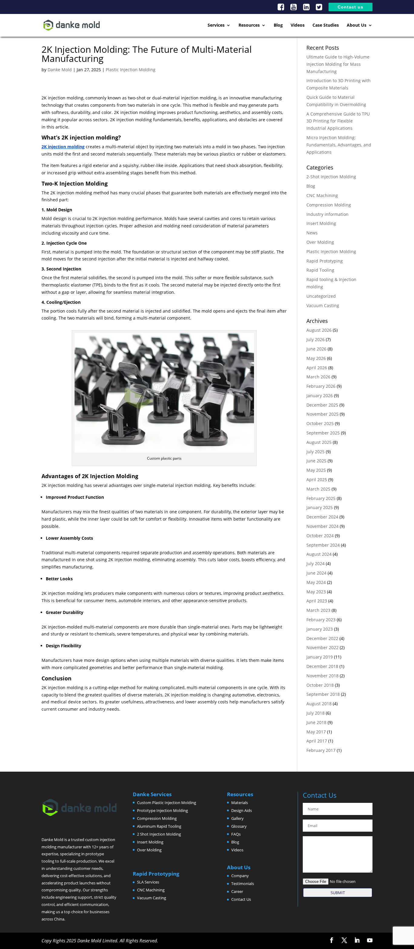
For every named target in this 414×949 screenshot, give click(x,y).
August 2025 (319, 442)
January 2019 (319, 657)
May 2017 (316, 732)
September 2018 (323, 694)
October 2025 (320, 423)
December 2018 (322, 666)
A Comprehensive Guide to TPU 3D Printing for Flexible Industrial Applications (338, 121)
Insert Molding (321, 223)
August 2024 (319, 554)
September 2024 (323, 545)
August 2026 (319, 330)
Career (237, 891)
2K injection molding (63, 146)
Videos (298, 25)
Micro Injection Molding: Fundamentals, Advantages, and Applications (338, 145)
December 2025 (322, 405)
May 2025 (316, 470)
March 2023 (318, 610)
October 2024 (320, 535)
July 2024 (315, 563)
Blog (278, 25)
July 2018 (315, 713)
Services (216, 25)
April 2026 (316, 368)
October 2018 (320, 685)
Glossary (239, 826)
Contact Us (241, 899)
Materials (239, 802)
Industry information (327, 214)
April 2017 (316, 741)
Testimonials (242, 883)
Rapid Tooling (320, 270)
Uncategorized (321, 296)
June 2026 (316, 349)
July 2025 (315, 451)
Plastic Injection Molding (130, 69)
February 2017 (321, 750)
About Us (356, 25)
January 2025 (319, 507)
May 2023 (316, 592)
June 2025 (316, 461)
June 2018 (316, 722)
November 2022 (322, 647)
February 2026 (321, 386)
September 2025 (323, 433)
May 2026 (316, 358)
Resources (249, 25)
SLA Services (148, 882)
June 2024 (316, 573)
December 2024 (322, 517)
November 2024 (322, 526)
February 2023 (321, 619)
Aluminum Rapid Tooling (159, 826)
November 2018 (322, 676)
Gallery (237, 818)
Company (240, 875)
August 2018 (319, 703)
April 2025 (316, 479)
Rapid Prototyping (324, 261)
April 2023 (316, 601)
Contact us (350, 7)
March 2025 (318, 489)
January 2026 (319, 395)
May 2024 (316, 582)
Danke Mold (60, 69)
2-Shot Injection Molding (331, 176)
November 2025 (322, 414)
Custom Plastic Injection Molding (166, 802)
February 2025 (321, 498)
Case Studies (325, 25)
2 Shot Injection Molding (159, 834)
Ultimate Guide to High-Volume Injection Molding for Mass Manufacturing (337, 64)
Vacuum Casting (322, 305)
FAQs (236, 834)
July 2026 (315, 339)
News (312, 233)
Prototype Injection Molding (162, 810)
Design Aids (241, 810)
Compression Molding (328, 205)
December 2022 (322, 638)
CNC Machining (322, 195)
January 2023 (319, 629)
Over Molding (320, 242)
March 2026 (318, 377)
